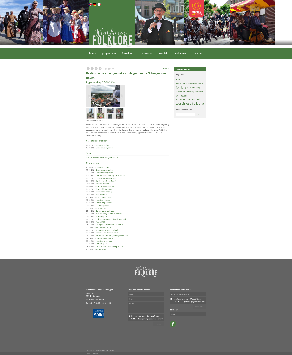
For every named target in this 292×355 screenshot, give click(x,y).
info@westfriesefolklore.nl (95, 299)
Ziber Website (94, 353)
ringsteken (199, 91)
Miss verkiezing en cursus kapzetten (109, 214)
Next (122, 96)
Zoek (197, 114)
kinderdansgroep (193, 87)
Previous (89, 96)
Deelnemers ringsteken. (104, 148)
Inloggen (88, 353)
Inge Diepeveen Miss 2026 (106, 186)
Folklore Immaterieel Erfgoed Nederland (111, 219)
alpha (178, 79)
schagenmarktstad (111, 157)
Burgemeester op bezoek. (105, 211)
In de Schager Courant (104, 197)
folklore (96, 157)
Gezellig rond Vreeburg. (104, 238)
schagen (89, 157)
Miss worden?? (101, 194)
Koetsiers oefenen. (103, 200)
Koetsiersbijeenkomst (104, 203)
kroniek (179, 91)
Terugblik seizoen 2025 (104, 227)
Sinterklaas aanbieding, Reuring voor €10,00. (112, 235)
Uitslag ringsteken (102, 145)
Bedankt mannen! (102, 184)
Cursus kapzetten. (102, 205)
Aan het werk (101, 249)
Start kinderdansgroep (104, 192)
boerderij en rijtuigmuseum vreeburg (189, 83)
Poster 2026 (100, 222)
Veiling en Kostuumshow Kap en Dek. (110, 225)
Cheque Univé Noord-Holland (107, 230)
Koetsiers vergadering (104, 241)
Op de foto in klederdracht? (106, 181)
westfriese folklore (190, 103)
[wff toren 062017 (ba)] (105, 96)
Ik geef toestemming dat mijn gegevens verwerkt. (147, 317)
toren (102, 157)
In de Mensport (101, 208)
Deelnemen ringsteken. (104, 173)
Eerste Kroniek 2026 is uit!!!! (106, 178)
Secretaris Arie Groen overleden (107, 233)
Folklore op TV (101, 216)
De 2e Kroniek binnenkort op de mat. (109, 246)
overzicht (166, 68)
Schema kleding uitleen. (104, 189)
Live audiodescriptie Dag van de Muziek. (111, 175)
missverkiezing (188, 91)
